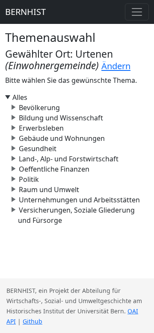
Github (32, 321)
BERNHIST (25, 12)
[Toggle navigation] (137, 11)
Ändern (115, 66)
